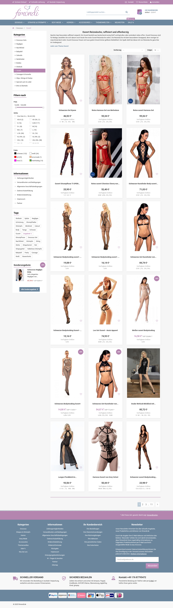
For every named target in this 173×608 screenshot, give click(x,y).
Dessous (19, 28)
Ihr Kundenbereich (92, 524)
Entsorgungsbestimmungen (55, 555)
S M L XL (67, 489)
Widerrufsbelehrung (24, 195)
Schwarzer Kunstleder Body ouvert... (143, 184)
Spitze (27, 218)
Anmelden (155, 2)
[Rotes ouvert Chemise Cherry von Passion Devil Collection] (105, 153)
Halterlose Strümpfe (34, 249)
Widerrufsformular (54, 545)
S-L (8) (19, 126)
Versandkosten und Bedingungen (29, 182)
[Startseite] (13, 28)
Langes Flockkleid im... (67, 477)
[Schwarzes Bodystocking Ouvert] (67, 373)
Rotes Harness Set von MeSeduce (105, 110)
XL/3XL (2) (36, 137)
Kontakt (131, 2)
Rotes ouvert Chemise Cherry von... (105, 184)
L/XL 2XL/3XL (105, 342)
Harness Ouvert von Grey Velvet (105, 477)
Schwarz (33, 230)
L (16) (34, 130)
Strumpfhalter (31, 222)
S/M (67, 268)
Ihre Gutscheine (93, 545)
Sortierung (117, 50)
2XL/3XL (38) (37, 140)
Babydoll (19, 253)
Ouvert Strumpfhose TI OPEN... (67, 184)
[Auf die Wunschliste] (81, 100)
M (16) (34, 126)
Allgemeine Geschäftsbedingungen (29, 186)
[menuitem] (29, 40)
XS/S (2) (20, 120)
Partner (19, 203)
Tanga (24, 230)
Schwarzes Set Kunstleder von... (143, 257)
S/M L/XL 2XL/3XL (105, 122)
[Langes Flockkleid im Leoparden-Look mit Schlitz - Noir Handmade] (67, 446)
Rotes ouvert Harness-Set (143, 110)
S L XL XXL (67, 122)
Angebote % (27, 234)
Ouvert (18, 234)
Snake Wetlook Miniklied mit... (143, 404)
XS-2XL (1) (36, 120)
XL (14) (35, 133)
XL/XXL (105, 489)
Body (17, 230)
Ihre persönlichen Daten (92, 542)
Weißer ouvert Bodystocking (143, 330)
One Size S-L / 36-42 (143, 489)
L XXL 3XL (143, 415)
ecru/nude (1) (37, 157)
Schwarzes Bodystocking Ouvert (67, 404)
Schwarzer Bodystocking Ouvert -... (67, 330)
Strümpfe (19, 226)
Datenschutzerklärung (25, 191)
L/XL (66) (20, 133)
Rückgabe (55, 548)
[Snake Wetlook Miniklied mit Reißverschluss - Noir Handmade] (143, 373)
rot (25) (19, 157)
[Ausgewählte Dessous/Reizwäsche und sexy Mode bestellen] (36, 12)
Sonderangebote (22, 265)
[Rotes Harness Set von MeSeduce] (105, 79)
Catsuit (37, 226)
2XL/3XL (105, 195)
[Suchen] (126, 12)
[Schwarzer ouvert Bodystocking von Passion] (143, 446)
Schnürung (19, 222)
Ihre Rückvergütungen (93, 535)
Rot (35, 245)
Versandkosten (152, 515)
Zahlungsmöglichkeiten (25, 178)
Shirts (18, 245)
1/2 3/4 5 (67, 195)
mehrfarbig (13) (37, 161)
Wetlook (19, 218)
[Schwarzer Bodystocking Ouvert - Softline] (67, 300)
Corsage (35, 253)
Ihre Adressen (93, 539)
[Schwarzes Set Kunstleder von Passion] (143, 226)
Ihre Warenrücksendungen (92, 532)
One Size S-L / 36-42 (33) (26, 116)
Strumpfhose (20, 237)
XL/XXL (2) (21, 137)
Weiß (18, 256)
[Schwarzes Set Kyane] (67, 79)
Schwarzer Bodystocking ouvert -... (67, 257)
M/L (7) (20, 130)
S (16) (19, 123)
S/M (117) (36, 123)
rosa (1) (19, 161)
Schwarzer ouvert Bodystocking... (143, 477)
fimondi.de (22, 604)
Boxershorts (26, 256)
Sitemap (55, 565)
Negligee (35, 218)
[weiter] (157, 504)
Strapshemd (27, 245)
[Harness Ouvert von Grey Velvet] (105, 446)
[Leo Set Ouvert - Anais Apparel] (105, 300)
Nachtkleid (19, 241)
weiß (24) (35, 153)
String (38, 241)
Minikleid (28, 226)
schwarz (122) (22, 153)
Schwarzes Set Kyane (67, 110)
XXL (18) (20, 140)
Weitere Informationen (139, 554)
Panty (27, 253)
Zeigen (149, 50)
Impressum (21, 199)
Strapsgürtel (20, 249)
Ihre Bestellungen (93, 529)
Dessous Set (32, 237)
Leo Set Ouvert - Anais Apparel (105, 330)
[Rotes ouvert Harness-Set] (143, 79)
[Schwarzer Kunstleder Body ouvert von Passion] (143, 153)
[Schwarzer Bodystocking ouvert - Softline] (67, 226)
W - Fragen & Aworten (55, 558)
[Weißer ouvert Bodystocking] (143, 300)
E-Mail (151, 581)
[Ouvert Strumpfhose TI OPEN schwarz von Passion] (67, 153)
